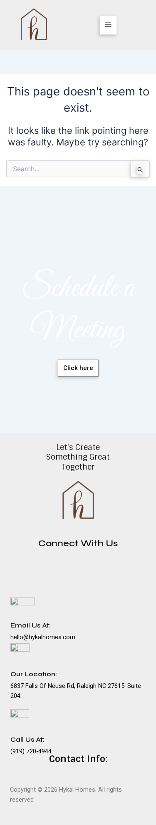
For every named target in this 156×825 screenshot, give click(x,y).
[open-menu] (108, 24)
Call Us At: (27, 739)
